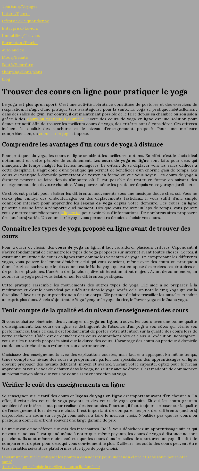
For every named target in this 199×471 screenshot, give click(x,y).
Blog (6, 79)
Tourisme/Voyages (19, 6)
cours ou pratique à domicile (55, 118)
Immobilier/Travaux (21, 35)
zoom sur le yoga (55, 133)
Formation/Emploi (20, 42)
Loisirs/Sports (16, 13)
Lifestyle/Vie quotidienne (25, 20)
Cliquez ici (70, 212)
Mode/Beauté (15, 57)
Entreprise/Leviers (20, 28)
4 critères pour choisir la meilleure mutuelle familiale (51, 466)
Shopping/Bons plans (22, 71)
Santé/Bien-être (17, 64)
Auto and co (13, 50)
